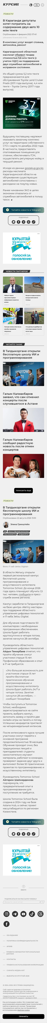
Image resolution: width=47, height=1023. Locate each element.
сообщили (25, 594)
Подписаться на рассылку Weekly (21, 899)
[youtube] (23, 914)
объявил (20, 55)
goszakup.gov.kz (34, 168)
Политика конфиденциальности (22, 941)
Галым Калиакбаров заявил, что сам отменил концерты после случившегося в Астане (21, 398)
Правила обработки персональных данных (23, 953)
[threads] (40, 914)
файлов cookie (23, 1010)
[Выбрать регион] (30, 5)
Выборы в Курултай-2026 (18, 976)
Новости (8, 13)
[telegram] (15, 914)
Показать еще (23, 490)
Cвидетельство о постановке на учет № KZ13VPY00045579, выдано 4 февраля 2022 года (20, 998)
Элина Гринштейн (20, 524)
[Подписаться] (42, 902)
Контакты (11, 959)
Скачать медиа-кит (16, 970)
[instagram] (7, 914)
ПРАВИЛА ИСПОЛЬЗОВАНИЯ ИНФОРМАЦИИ (25, 965)
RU (36, 5)
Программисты (10, 534)
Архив (9, 946)
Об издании (12, 935)
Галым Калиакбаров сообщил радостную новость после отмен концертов (18, 444)
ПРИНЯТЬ (23, 1016)
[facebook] (7, 924)
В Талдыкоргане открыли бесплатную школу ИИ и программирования (21, 354)
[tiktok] (32, 914)
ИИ (5, 531)
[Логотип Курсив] (11, 4)
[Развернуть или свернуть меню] (42, 5)
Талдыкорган (23, 534)
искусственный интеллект (18, 531)
